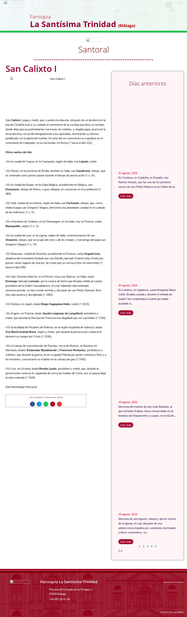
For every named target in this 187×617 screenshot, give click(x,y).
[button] (181, 3)
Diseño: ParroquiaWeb (172, 612)
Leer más (125, 196)
